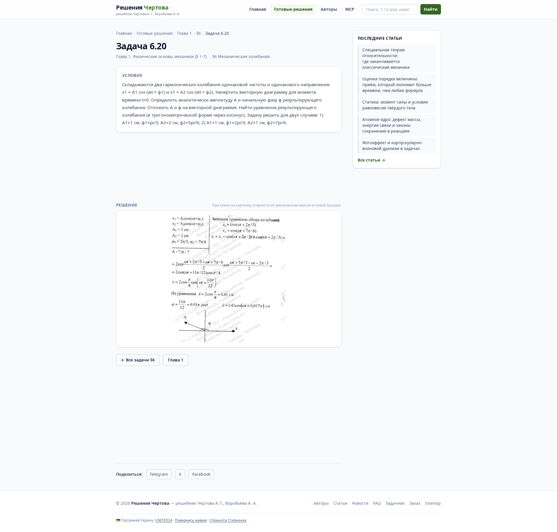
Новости (360, 503)
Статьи (340, 503)
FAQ (377, 503)
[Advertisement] (228, 167)
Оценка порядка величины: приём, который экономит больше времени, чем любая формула (396, 84)
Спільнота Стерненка (227, 520)
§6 (198, 33)
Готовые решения (293, 9)
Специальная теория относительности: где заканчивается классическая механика (386, 58)
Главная (257, 9)
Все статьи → (371, 160)
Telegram (159, 474)
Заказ (414, 503)
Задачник (395, 503)
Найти (430, 9)
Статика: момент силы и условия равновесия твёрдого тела (395, 105)
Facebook (201, 474)
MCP (349, 9)
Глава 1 (184, 33)
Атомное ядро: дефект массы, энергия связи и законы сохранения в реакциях (391, 125)
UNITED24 (163, 520)
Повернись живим (191, 520)
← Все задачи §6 (138, 360)
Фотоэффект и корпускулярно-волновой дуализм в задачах (392, 145)
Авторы (329, 9)
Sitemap (433, 503)
